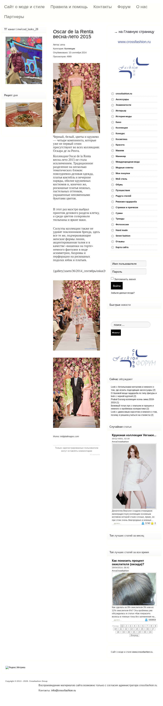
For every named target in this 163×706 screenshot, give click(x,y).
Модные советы (124, 167)
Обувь (119, 184)
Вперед (134, 635)
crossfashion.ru (124, 93)
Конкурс (120, 133)
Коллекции (69, 48)
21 (134, 632)
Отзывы (120, 241)
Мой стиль (121, 179)
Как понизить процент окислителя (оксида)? (128, 562)
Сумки (119, 213)
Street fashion (123, 236)
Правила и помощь (69, 6)
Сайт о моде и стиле (24, 6)
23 (145, 632)
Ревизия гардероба (126, 201)
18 (118, 632)
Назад (115, 626)
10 (115, 629)
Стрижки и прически (127, 207)
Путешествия (123, 190)
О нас (141, 6)
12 (126, 629)
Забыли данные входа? (123, 293)
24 (150, 632)
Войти (117, 286)
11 (121, 629)
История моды (124, 116)
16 (147, 629)
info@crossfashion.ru (63, 690)
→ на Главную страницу (134, 32)
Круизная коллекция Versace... (134, 435)
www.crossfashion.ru (134, 42)
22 (139, 632)
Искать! (116, 332)
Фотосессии (122, 224)
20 (129, 632)
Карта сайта (122, 247)
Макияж (120, 150)
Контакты (102, 6)
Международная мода (128, 162)
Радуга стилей (123, 196)
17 (153, 629)
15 (142, 629)
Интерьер (121, 110)
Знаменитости (123, 105)
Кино (118, 122)
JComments (95, 455)
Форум (123, 6)
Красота (120, 145)
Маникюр (121, 156)
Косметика (121, 139)
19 (123, 632)
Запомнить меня (125, 279)
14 (137, 629)
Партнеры (14, 16)
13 (131, 629)
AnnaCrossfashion (120, 442)
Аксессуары (122, 99)
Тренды (120, 218)
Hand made (122, 230)
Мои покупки (123, 173)
